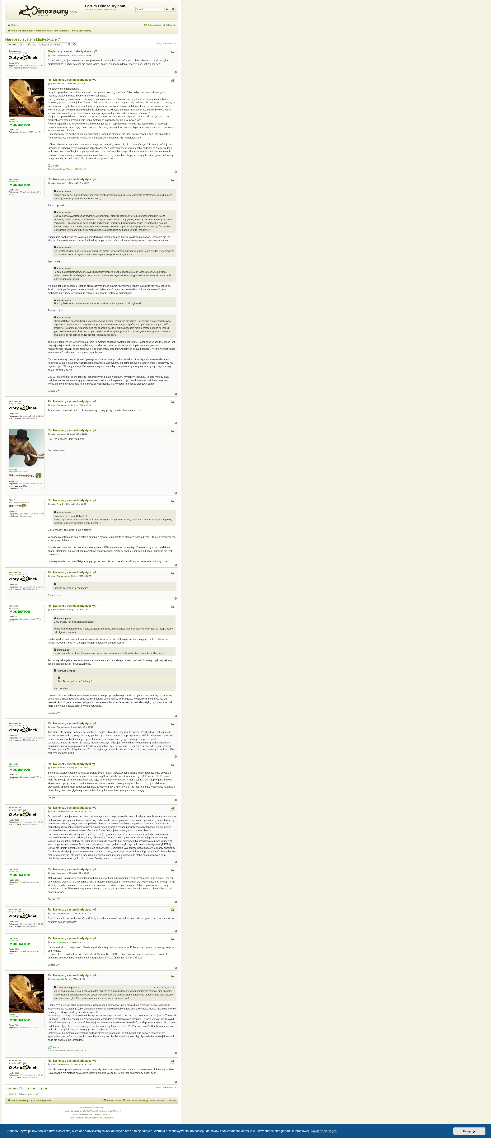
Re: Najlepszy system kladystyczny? (72, 79)
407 (16, 511)
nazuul (12, 119)
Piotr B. (12, 500)
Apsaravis (56, 169)
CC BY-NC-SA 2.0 (79, 169)
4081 (17, 481)
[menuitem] (169, 25)
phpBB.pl (106, 1114)
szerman (13, 469)
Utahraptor (14, 179)
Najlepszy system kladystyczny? (32, 39)
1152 (17, 63)
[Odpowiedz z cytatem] (172, 52)
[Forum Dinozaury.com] (45, 10)
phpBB (86, 1111)
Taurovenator (15, 51)
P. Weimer (69, 169)
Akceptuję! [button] (469, 1131)
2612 (17, 190)
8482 (17, 130)
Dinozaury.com (85, 1107)
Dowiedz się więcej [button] (324, 1131)
